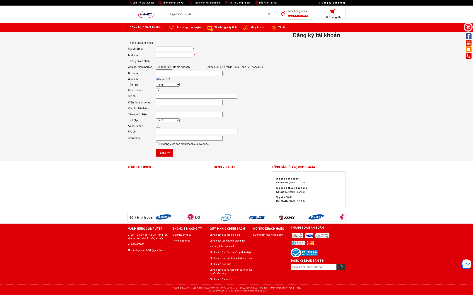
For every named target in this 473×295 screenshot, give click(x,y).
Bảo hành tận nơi (268, 2)
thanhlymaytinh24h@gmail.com (147, 250)
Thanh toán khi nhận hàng (207, 2)
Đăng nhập (339, 2)
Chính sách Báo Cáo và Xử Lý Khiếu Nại (230, 252)
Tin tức (282, 27)
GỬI (341, 267)
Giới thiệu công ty (181, 234)
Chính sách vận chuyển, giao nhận (227, 240)
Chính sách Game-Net (221, 279)
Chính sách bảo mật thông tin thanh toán (231, 258)
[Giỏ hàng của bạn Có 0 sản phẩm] (468, 27)
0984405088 (137, 244)
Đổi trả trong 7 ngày (239, 2)
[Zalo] (466, 264)
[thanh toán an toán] (318, 239)
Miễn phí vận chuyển (173, 2)
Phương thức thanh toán (222, 246)
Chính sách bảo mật (220, 264)
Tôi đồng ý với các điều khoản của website (183, 144)
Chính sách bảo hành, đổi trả (225, 234)
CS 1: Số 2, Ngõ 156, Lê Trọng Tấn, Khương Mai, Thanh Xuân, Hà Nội (148, 236)
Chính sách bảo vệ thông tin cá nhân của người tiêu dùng (231, 271)
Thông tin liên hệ (181, 240)
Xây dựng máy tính (225, 27)
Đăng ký (326, 2)
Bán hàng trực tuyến (188, 27)
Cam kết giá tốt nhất (143, 2)
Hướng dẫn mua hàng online (268, 234)
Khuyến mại (257, 27)
